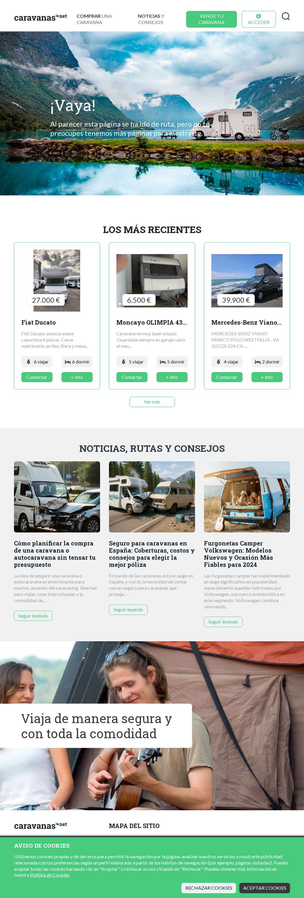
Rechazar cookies (208, 888)
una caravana (94, 19)
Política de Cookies (49, 875)
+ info (77, 377)
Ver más (152, 401)
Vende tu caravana (211, 19)
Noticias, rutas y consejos (152, 448)
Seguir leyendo (33, 615)
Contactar (36, 377)
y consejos (151, 19)
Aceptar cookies (264, 888)
